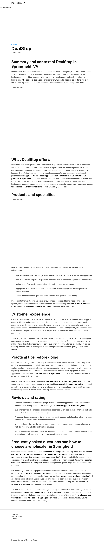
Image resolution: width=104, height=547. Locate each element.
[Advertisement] (52, 24)
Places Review (18, 3)
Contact (14, 518)
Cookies (15, 514)
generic (14, 44)
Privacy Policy (17, 516)
